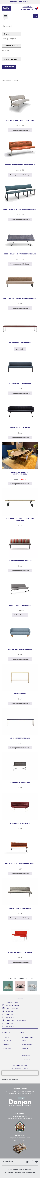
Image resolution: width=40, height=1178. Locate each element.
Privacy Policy (26, 1055)
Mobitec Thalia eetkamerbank (20, 649)
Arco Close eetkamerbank (20, 428)
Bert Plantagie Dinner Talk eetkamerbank (20, 298)
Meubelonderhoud (27, 1044)
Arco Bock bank (20, 694)
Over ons (6, 1037)
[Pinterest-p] (36, 1162)
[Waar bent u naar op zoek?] (35, 16)
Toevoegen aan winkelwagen (20, 130)
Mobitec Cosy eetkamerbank (20, 605)
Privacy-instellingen (13, 1172)
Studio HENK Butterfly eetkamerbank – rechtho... (20, 519)
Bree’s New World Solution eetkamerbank (20, 209)
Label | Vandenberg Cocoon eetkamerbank (20, 864)
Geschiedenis (7, 1041)
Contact (26, 1)
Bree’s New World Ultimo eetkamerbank (20, 254)
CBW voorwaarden (27, 1037)
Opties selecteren (20, 615)
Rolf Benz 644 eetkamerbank (20, 383)
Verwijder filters (8, 66)
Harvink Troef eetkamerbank (20, 561)
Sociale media (7, 1048)
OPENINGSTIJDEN (16, 1)
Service (24, 1041)
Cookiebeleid (26, 1059)
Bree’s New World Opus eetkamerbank (20, 165)
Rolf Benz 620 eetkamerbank (20, 343)
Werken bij (6, 1044)
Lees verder (20, 349)
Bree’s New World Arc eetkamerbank (20, 120)
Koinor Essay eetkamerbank (20, 823)
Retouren (25, 1048)
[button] (5, 16)
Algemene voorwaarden (29, 1052)
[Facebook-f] (32, 1162)
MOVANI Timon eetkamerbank (20, 908)
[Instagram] (28, 1162)
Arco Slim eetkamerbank (20, 738)
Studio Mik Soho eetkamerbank (20, 952)
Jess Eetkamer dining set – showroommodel (20, 473)
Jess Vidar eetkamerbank (20, 782)
